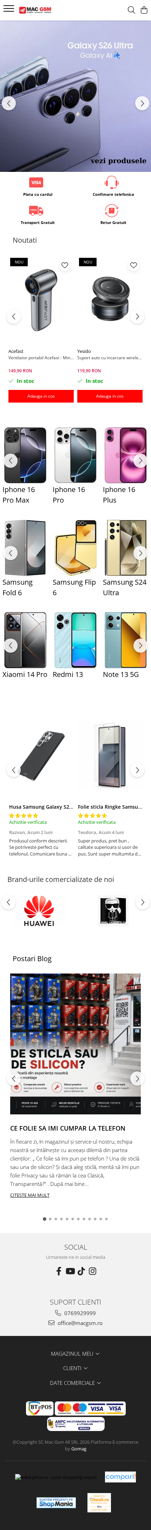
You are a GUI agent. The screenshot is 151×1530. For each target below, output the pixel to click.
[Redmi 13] (75, 640)
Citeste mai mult (30, 1195)
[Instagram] (92, 1271)
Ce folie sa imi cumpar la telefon (67, 1128)
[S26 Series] (75, 96)
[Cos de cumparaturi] (143, 10)
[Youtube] (70, 1271)
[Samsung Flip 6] (75, 548)
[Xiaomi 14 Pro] (25, 640)
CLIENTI (73, 1368)
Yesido (84, 351)
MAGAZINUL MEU (73, 1353)
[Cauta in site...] (131, 10)
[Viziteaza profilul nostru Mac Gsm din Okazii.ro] (99, 1502)
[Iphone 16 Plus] (125, 455)
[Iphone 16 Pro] (75, 455)
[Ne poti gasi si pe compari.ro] (120, 1477)
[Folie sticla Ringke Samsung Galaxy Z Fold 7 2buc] (110, 756)
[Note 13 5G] (125, 640)
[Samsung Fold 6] (25, 548)
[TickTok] (81, 1271)
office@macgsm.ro (79, 1322)
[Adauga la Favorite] (65, 265)
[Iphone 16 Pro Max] (25, 455)
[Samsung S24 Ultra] (125, 548)
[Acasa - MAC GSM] (46, 10)
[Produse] (10, 10)
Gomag (78, 1448)
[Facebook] (58, 1271)
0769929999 (79, 1313)
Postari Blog (32, 958)
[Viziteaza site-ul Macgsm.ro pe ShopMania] (56, 1502)
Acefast (16, 351)
